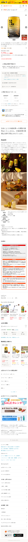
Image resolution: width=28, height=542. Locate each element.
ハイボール (13, 431)
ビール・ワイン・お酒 (5, 431)
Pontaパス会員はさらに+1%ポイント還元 (11, 79)
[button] (26, 48)
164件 (16, 329)
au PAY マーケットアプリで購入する (14, 121)
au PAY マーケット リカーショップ (16, 430)
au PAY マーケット (4, 430)
